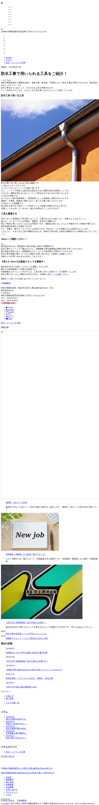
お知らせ (10, 696)
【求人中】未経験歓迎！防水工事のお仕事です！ (27, 661)
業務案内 (15, 9)
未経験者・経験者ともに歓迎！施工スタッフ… (26, 554)
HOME (14, 7)
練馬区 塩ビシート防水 (16, 502)
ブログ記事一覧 (12, 703)
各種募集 (15, 14)
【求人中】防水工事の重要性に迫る (21, 687)
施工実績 (15, 12)
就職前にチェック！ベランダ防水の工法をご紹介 (27, 638)
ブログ (14, 25)
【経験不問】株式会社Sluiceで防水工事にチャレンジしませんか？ (34, 670)
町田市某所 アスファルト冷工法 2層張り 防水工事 (29, 678)
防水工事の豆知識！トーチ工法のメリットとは (26, 634)
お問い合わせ (17, 19)
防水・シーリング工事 (15, 63)
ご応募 (58, 274)
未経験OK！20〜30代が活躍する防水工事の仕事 (26, 653)
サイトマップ (17, 22)
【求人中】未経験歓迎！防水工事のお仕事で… (26, 623)
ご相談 (62, 254)
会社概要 (15, 17)
